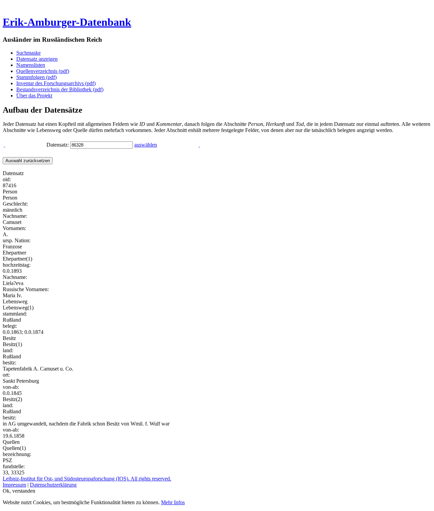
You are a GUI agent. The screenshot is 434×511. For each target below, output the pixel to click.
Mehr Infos (173, 502)
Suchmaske (28, 53)
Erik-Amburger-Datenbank (67, 22)
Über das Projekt (34, 95)
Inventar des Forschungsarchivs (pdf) (56, 83)
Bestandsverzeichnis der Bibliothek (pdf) (59, 89)
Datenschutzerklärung (53, 485)
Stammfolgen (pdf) (36, 77)
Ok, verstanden (19, 491)
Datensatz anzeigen (37, 59)
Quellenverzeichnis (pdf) (42, 71)
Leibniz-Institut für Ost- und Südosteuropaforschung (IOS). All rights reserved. (87, 478)
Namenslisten (30, 65)
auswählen (145, 145)
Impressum (14, 485)
